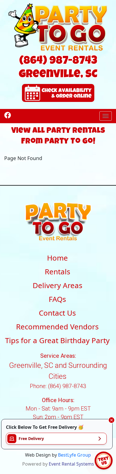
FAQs (57, 299)
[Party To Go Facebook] (7, 114)
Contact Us (57, 313)
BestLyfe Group (74, 455)
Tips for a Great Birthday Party (57, 340)
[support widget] (104, 461)
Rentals (57, 271)
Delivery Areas (57, 285)
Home (57, 258)
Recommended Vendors (57, 327)
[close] (111, 420)
